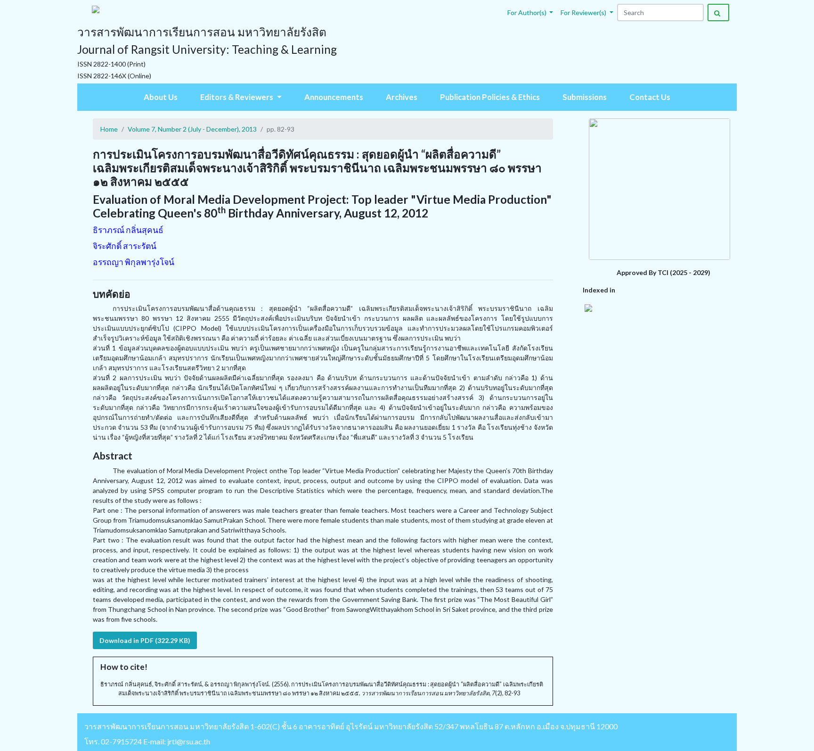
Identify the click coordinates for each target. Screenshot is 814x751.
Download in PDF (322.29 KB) (144, 640)
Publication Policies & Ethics (490, 97)
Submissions (584, 97)
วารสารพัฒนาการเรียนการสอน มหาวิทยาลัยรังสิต (166, 726)
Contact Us (649, 97)
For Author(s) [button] (527, 12)
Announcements (333, 97)
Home (109, 129)
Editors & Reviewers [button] (237, 97)
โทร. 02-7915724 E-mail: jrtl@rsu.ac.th (147, 741)
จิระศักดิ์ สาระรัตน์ (124, 246)
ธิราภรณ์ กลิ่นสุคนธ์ (128, 230)
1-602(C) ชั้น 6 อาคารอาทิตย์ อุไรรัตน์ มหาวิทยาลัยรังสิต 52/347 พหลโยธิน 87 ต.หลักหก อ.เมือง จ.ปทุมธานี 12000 (434, 726)
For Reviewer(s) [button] (584, 12)
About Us (161, 97)
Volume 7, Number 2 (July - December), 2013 (192, 129)
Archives (401, 97)
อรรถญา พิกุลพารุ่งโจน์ (133, 262)
